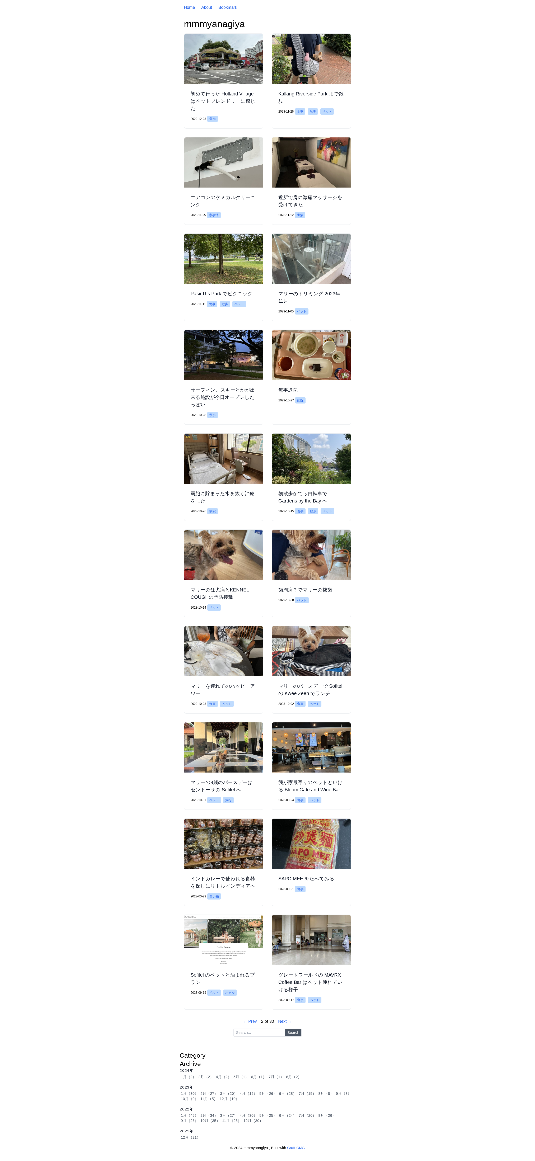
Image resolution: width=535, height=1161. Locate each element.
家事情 (214, 215)
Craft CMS (296, 1148)
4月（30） (248, 1115)
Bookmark (227, 7)
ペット (327, 111)
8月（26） (327, 1115)
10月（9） (189, 1099)
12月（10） (229, 1099)
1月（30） (189, 1093)
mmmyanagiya (214, 24)
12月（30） (253, 1121)
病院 (300, 400)
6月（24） (288, 1115)
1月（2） (188, 1077)
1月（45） (189, 1115)
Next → (285, 1021)
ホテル (230, 992)
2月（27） (209, 1093)
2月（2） (206, 1077)
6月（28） (288, 1093)
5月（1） (241, 1077)
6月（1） (258, 1077)
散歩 (212, 119)
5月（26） (268, 1093)
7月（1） (276, 1077)
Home (189, 7)
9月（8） (343, 1093)
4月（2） (223, 1077)
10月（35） (210, 1121)
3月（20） (229, 1093)
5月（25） (268, 1115)
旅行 (228, 800)
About (206, 7)
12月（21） (190, 1137)
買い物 (214, 896)
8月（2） (294, 1077)
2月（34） (209, 1115)
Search (293, 1032)
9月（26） (189, 1121)
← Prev (250, 1021)
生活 (300, 215)
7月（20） (307, 1115)
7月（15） (307, 1093)
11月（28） (231, 1121)
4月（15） (248, 1093)
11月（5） (209, 1099)
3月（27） (229, 1115)
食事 (300, 111)
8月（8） (326, 1093)
